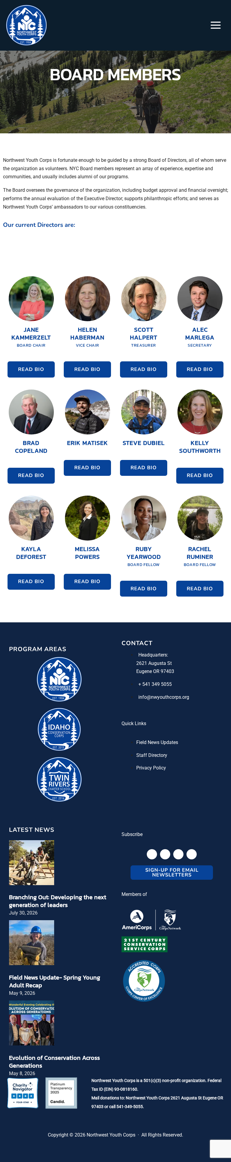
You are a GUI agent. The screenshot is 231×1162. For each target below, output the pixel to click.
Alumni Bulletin (76, 647)
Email (55, 542)
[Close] (217, 502)
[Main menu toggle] (215, 25)
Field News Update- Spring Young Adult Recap (54, 981)
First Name (61, 571)
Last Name (61, 600)
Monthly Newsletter (80, 656)
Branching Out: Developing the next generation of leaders (57, 901)
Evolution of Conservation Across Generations (54, 1061)
